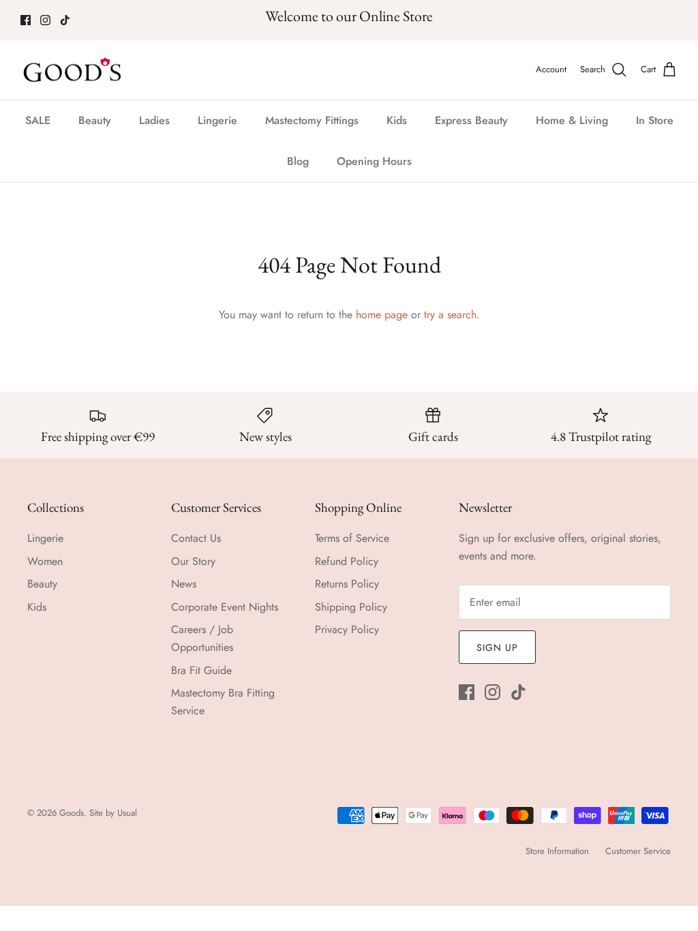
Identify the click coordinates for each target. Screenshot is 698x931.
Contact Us (196, 538)
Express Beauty (471, 120)
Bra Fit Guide (201, 670)
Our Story (193, 561)
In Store (654, 120)
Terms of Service (352, 538)
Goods (71, 812)
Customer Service (638, 850)
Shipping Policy (351, 607)
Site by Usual (113, 812)
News (183, 584)
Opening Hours (374, 161)
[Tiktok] (65, 20)
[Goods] (73, 70)
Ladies (154, 120)
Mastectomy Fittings (312, 120)
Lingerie (217, 120)
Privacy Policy (347, 629)
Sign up (497, 647)
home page (382, 314)
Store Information (557, 850)
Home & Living (572, 120)
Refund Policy (346, 561)
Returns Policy (347, 584)
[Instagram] (45, 20)
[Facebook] (25, 20)
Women (45, 561)
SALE (37, 120)
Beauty (94, 120)
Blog (298, 161)
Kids (396, 120)
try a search (450, 314)
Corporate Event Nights (224, 607)
